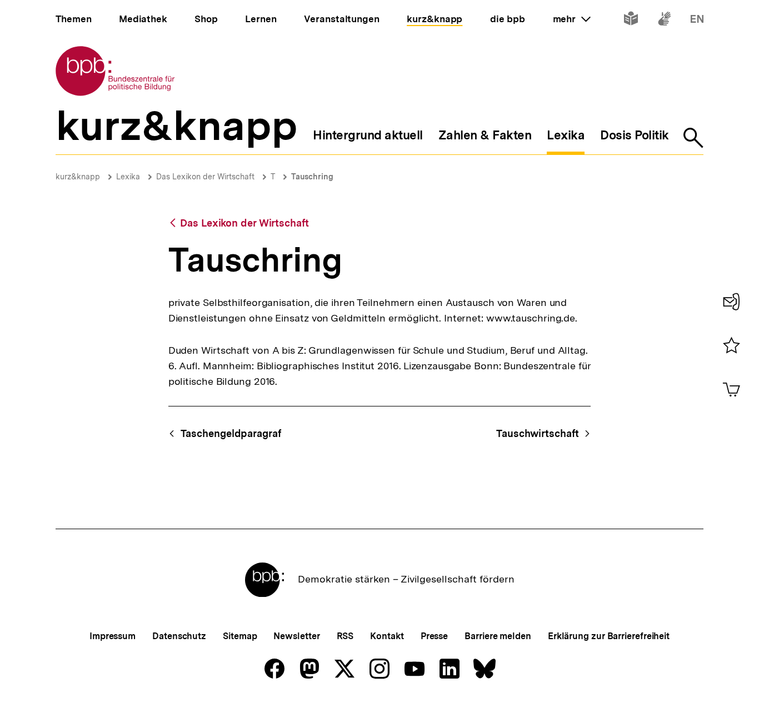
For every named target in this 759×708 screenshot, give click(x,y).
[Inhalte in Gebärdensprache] (664, 21)
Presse (434, 636)
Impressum (112, 636)
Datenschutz (179, 636)
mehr (572, 18)
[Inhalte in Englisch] (697, 21)
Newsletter (296, 636)
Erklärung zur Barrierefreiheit (609, 636)
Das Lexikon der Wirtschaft (205, 176)
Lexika (128, 176)
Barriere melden (498, 636)
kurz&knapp (78, 176)
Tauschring (312, 176)
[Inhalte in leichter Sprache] (631, 21)
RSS (345, 636)
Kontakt (386, 636)
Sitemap (240, 636)
